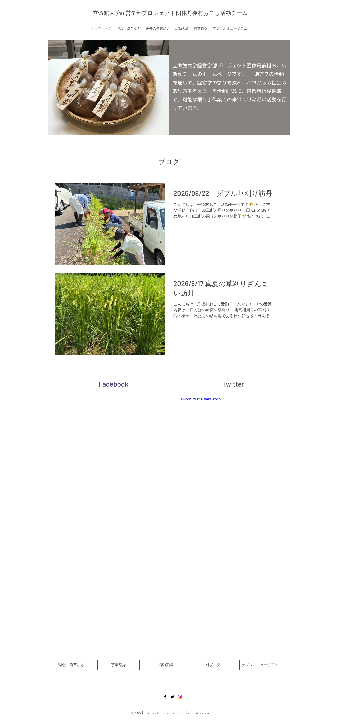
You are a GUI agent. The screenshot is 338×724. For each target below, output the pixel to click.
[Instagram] (179, 696)
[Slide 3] (113, 123)
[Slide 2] (108, 123)
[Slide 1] (104, 123)
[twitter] (172, 696)
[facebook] (165, 696)
